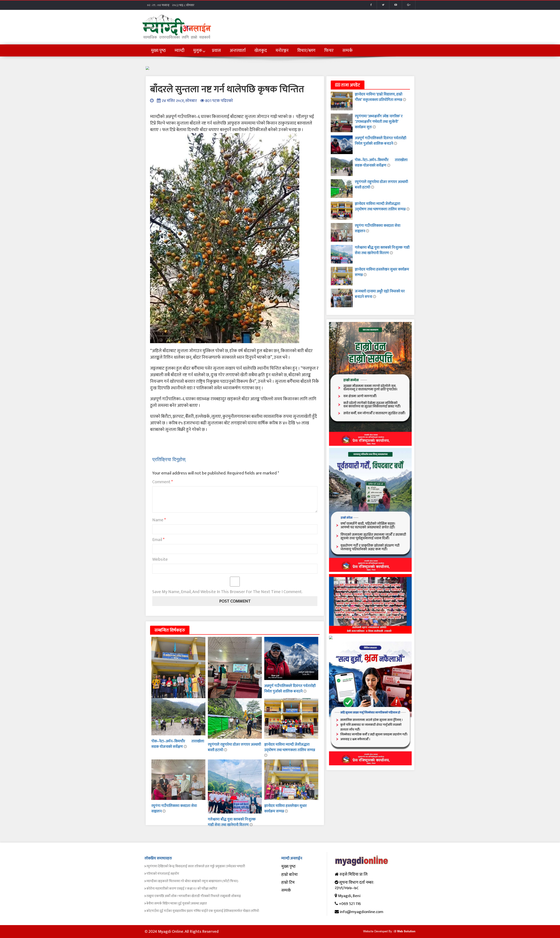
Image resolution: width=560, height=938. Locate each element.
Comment (162, 482)
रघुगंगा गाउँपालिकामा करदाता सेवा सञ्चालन (174, 808)
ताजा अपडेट (350, 85)
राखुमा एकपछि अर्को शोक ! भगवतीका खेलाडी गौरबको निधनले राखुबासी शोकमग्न (193, 896)
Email (158, 539)
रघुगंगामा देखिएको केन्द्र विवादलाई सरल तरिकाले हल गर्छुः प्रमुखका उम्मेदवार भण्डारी (195, 866)
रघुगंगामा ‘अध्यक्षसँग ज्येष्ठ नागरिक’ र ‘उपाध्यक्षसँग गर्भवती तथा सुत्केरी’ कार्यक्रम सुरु (378, 121)
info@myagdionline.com (361, 911)
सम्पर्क (286, 890)
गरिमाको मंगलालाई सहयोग (162, 874)
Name (159, 520)
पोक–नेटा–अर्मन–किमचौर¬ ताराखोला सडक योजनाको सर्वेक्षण (177, 744)
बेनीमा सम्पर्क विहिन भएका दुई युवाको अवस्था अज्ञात (176, 903)
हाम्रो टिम (288, 882)
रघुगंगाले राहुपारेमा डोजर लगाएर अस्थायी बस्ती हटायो (234, 747)
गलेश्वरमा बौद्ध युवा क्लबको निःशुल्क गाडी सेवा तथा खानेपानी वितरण (232, 822)
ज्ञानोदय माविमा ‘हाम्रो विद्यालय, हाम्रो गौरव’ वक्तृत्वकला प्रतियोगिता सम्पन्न (379, 97)
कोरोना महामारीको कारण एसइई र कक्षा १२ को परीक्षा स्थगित (181, 888)
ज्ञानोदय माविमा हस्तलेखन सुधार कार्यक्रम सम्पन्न (382, 272)
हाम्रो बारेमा (289, 874)
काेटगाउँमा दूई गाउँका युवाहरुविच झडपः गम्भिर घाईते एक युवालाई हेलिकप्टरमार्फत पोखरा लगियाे (202, 911)
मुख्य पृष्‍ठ (288, 866)
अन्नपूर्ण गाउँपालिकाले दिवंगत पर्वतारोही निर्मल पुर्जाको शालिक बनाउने (290, 688)
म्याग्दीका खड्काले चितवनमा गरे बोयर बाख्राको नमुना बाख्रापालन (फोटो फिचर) (192, 881)
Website (160, 559)
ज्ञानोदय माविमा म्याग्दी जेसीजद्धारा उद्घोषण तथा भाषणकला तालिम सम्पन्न (289, 747)
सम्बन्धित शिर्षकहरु (169, 630)
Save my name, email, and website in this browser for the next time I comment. (227, 591)
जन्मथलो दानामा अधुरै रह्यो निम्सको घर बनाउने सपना (380, 294)
